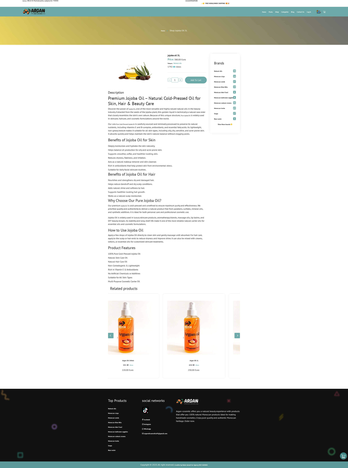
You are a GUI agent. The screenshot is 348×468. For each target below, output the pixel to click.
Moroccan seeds (219, 82)
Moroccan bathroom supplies (224, 98)
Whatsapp (147, 429)
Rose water (218, 119)
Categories (284, 12)
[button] (237, 335)
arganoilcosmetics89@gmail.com (155, 433)
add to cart (196, 80)
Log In (309, 12)
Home (264, 12)
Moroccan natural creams (223, 103)
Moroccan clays (219, 76)
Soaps (216, 114)
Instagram (147, 424)
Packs (271, 12)
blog (292, 12)
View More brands (224, 124)
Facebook (146, 420)
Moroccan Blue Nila (221, 87)
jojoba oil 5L (174, 55)
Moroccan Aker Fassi (221, 92)
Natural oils (175, 63)
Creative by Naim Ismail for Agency (191, 465)
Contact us (300, 12)
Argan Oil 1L (141, 361)
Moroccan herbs (219, 108)
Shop (277, 12)
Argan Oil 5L (207, 361)
